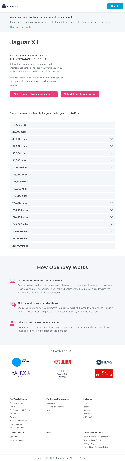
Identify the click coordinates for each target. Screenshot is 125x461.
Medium (86, 414)
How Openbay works (20, 26)
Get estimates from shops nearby (34, 94)
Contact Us (14, 437)
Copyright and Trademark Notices (96, 447)
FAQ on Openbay (16, 424)
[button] (62, 125)
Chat (48, 437)
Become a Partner (16, 440)
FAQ (48, 410)
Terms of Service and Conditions (95, 437)
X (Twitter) (87, 417)
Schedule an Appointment (80, 94)
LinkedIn (86, 410)
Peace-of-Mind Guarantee (19, 420)
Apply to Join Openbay (55, 407)
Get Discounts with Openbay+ (21, 410)
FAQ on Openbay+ (17, 427)
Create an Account (17, 403)
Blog (85, 403)
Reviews (13, 417)
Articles (13, 414)
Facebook (87, 407)
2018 (73, 113)
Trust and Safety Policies (92, 440)
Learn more (50, 403)
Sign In (115, 6)
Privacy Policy (88, 444)
